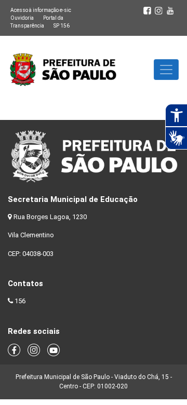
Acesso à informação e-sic (40, 10)
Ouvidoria (22, 18)
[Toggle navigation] (166, 69)
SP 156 (62, 26)
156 (20, 301)
